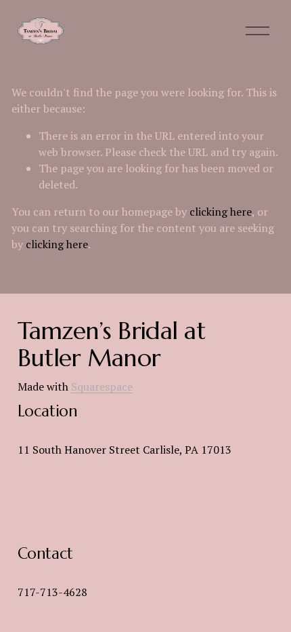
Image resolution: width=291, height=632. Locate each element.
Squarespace (102, 386)
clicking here (220, 211)
